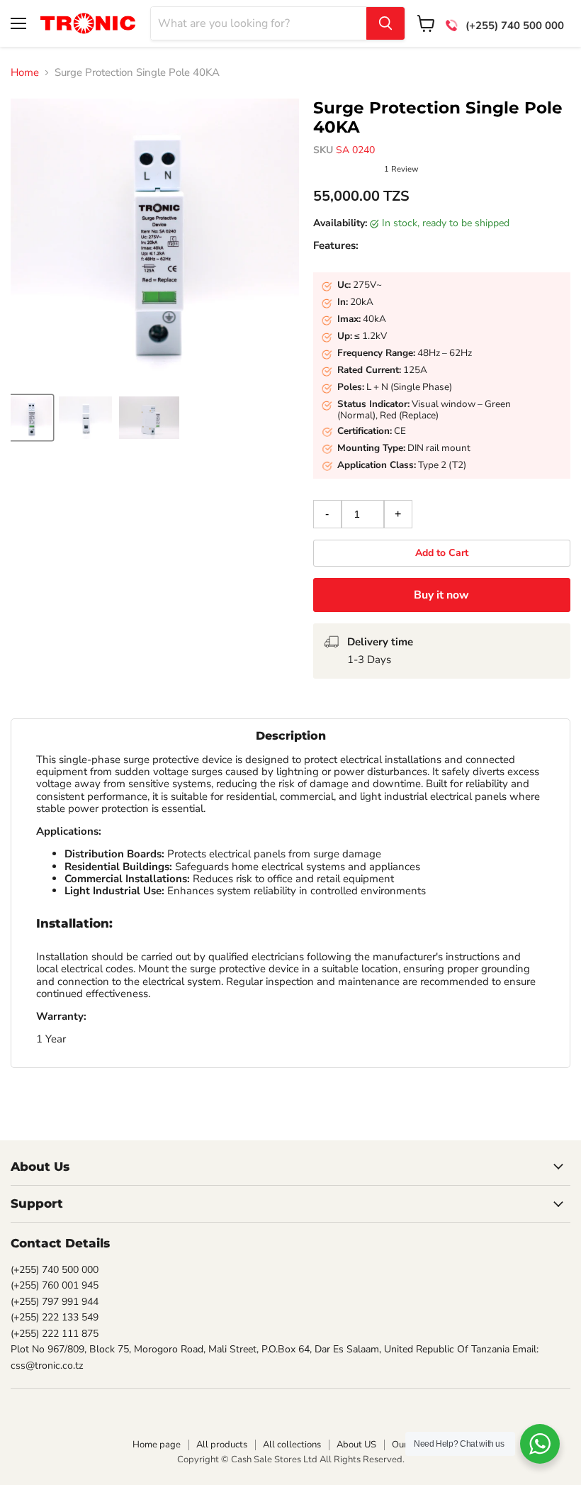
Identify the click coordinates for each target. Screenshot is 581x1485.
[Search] (385, 23)
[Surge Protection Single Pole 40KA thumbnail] (31, 417)
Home (25, 73)
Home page (156, 1444)
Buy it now (441, 595)
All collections (292, 1444)
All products (221, 1444)
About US (356, 1444)
